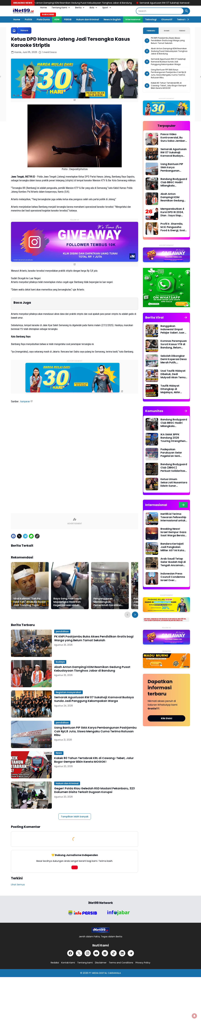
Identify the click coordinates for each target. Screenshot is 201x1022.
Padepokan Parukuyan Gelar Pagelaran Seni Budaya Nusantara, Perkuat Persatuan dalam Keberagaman (172, 453)
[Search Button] (186, 11)
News (59, 752)
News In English (112, 19)
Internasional (132, 19)
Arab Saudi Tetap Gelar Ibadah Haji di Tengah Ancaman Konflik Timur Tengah (173, 562)
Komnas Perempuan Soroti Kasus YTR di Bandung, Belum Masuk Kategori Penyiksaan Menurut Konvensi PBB (173, 344)
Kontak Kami (68, 962)
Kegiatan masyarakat (68, 692)
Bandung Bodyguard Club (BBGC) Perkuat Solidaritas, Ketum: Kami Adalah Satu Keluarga (173, 468)
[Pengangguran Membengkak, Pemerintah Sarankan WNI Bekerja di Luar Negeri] (110, 585)
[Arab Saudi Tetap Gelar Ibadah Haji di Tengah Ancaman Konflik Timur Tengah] (152, 563)
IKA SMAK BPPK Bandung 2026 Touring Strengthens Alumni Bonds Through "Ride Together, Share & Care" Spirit (173, 438)
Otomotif (166, 19)
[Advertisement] (74, 440)
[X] (19, 536)
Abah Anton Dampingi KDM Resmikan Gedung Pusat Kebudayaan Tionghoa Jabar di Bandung (92, 668)
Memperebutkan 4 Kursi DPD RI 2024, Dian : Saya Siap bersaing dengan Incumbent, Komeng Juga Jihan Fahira (173, 212)
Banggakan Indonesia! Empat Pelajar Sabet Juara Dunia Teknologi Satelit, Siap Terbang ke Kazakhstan (173, 329)
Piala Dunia (43, 19)
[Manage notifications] (194, 1015)
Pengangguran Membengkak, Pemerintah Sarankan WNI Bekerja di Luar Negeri (107, 602)
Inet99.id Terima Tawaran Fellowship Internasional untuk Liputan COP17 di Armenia (173, 517)
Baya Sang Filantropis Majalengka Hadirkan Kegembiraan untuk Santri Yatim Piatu (67, 602)
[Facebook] (13, 536)
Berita (78, 7)
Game (166, 30)
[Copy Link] (37, 536)
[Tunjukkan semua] (186, 317)
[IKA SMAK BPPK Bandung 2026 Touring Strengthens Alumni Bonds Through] (152, 439)
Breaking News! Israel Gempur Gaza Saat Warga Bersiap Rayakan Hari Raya (173, 532)
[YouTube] (96, 953)
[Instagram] (87, 953)
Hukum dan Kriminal (87, 19)
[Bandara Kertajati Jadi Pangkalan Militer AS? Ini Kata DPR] (152, 548)
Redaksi (55, 962)
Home (43, 7)
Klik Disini (166, 718)
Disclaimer (100, 962)
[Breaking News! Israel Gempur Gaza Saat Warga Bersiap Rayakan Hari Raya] (152, 533)
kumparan (25, 401)
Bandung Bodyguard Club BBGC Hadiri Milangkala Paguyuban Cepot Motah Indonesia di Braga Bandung (173, 182)
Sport (105, 7)
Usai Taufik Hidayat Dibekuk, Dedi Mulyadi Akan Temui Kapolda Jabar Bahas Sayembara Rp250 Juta (173, 374)
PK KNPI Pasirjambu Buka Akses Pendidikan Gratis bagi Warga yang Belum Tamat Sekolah (93, 638)
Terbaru (151, 30)
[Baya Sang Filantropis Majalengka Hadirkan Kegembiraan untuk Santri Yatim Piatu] (70, 585)
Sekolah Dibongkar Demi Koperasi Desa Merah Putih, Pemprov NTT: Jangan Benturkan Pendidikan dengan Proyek (173, 359)
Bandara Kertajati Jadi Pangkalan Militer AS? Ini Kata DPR (172, 547)
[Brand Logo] (82, 913)
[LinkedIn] (122, 953)
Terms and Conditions (121, 962)
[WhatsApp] (31, 536)
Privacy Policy (143, 962)
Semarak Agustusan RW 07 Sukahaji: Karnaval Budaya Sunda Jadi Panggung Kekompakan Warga (148, 2)
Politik (28, 19)
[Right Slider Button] (187, 19)
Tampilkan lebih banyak (74, 816)
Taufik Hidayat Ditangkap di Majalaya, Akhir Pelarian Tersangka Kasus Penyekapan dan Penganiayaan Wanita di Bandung (172, 389)
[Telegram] (25, 536)
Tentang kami (85, 962)
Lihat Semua (18, 884)
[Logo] (100, 930)
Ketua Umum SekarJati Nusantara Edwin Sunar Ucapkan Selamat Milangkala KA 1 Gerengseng (173, 482)
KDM (56, 19)
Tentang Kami (59, 7)
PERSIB (67, 19)
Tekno (182, 30)
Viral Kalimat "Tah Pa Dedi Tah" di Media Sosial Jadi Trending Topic (29, 602)
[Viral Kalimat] (30, 585)
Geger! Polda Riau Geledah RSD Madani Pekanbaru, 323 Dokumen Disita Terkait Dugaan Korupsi (94, 790)
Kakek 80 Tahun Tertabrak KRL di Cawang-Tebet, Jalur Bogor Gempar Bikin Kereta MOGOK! (94, 760)
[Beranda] (14, 30)
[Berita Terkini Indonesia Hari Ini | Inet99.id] (23, 11)
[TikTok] (113, 953)
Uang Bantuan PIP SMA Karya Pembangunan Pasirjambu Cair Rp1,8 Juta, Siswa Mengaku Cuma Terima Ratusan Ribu (95, 731)
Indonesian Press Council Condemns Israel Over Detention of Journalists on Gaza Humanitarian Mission (173, 577)
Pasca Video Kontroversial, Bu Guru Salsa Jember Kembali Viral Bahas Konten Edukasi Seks (173, 137)
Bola (92, 7)
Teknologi (151, 19)
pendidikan (62, 631)
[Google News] (105, 953)
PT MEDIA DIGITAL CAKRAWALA (105, 973)
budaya (60, 661)
